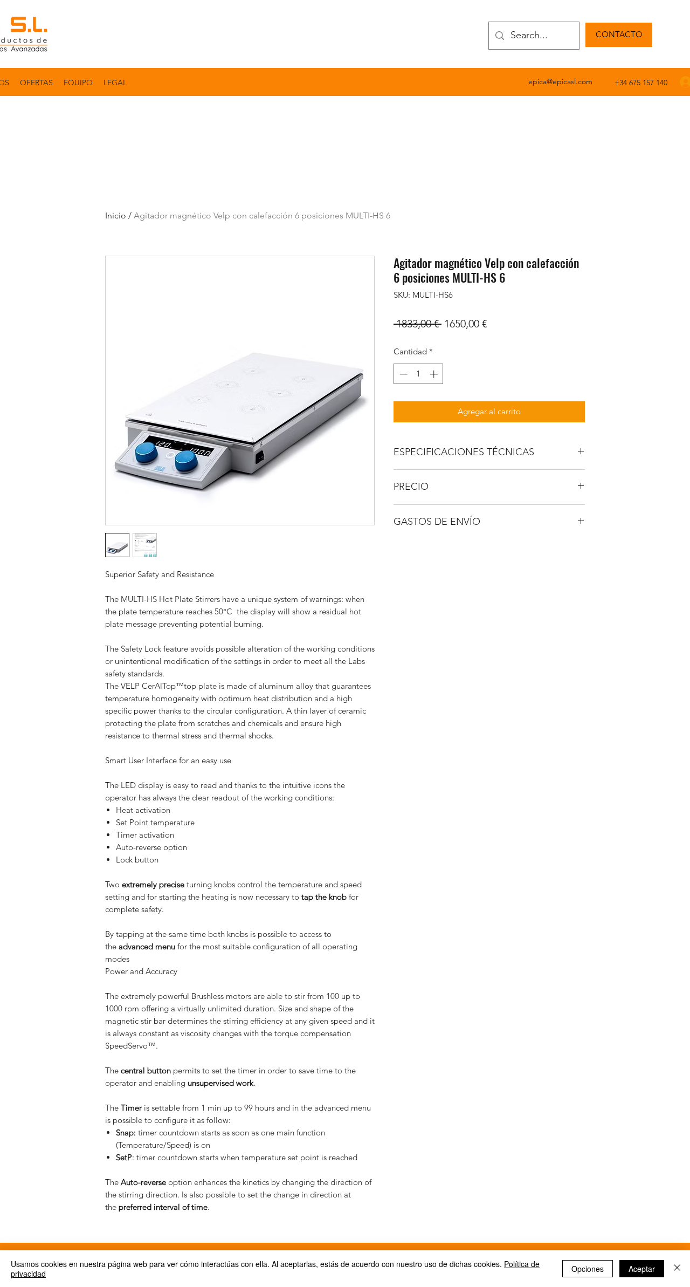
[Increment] (434, 374)
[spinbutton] (418, 374)
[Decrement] (402, 374)
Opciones (587, 1268)
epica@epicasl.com (560, 81)
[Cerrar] (677, 1268)
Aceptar (642, 1268)
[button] (115, 82)
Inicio (115, 215)
